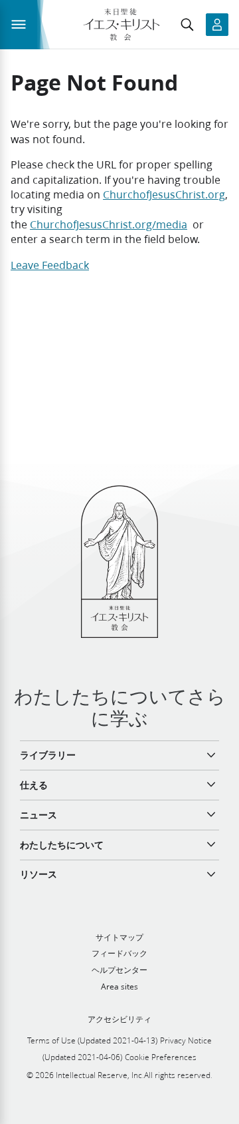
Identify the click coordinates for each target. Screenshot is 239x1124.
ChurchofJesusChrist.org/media (108, 224)
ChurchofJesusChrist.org (164, 194)
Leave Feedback (50, 264)
